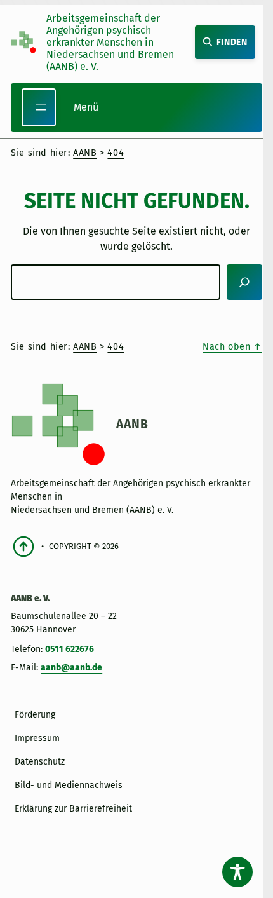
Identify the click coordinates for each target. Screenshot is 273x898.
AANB (132, 424)
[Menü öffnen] (39, 107)
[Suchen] (244, 282)
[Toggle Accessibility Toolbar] (237, 871)
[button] (23, 875)
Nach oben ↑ (232, 346)
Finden (232, 42)
